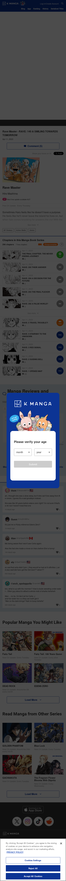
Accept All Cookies (33, 876)
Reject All (33, 868)
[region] (33, 860)
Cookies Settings (33, 860)
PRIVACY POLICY (15, 852)
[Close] (61, 843)
